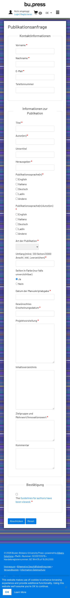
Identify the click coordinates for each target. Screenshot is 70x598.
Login (16, 14)
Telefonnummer (25, 84)
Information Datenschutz (32, 570)
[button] (49, 13)
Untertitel (21, 149)
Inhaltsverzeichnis (26, 367)
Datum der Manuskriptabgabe (33, 291)
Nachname (22, 58)
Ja (19, 279)
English (22, 179)
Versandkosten (11, 570)
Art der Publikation (27, 241)
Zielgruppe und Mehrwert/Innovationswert (32, 415)
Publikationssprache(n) (29, 174)
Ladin (21, 194)
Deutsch (23, 189)
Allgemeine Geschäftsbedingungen (34, 567)
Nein (21, 284)
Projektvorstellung (27, 321)
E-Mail (20, 71)
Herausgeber (24, 161)
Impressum (9, 567)
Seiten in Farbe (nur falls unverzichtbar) (29, 272)
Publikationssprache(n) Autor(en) (34, 208)
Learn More (20, 592)
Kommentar (22, 445)
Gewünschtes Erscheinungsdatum (28, 306)
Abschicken (16, 521)
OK (7, 592)
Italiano (22, 184)
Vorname (21, 45)
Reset (31, 521)
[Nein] (66, 587)
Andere (22, 199)
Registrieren (26, 14)
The (34, 500)
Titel (19, 123)
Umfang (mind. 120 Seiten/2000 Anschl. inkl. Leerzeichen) (33, 256)
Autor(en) (22, 136)
